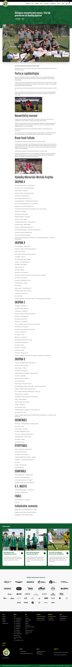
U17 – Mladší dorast (18, 620)
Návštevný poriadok (41, 620)
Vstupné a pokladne (41, 618)
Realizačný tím (5, 623)
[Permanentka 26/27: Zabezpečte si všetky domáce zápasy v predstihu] (59, 547)
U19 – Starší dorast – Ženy (18, 638)
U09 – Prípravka (17, 632)
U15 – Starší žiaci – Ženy (18, 640)
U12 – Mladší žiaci (17, 626)
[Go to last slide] (4, 547)
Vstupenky (39, 614)
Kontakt (26, 618)
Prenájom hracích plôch (30, 626)
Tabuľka (4, 621)
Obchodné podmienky (50, 665)
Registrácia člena (28, 632)
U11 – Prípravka (17, 628)
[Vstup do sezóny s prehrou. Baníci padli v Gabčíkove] (36, 547)
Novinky (4, 616)
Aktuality (4, 643)
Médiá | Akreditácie (52, 616)
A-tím (10, 529)
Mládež (15, 614)
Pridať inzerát (62, 620)
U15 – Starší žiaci (17, 621)
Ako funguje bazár (63, 616)
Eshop (3, 645)
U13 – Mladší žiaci (17, 625)
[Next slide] (67, 547)
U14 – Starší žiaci (17, 623)
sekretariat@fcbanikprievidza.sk (63, 0)
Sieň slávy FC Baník (29, 630)
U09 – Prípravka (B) (18, 633)
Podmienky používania (42, 665)
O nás (26, 616)
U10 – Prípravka (17, 630)
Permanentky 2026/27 (41, 616)
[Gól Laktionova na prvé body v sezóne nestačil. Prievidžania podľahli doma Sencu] (13, 547)
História (26, 621)
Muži (22, 18)
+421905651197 (54, 0)
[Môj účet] (66, 4)
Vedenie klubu (28, 620)
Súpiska (3, 618)
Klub (4, 529)
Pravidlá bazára (63, 618)
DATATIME (28, 665)
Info (15, 616)
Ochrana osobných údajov (59, 665)
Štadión (26, 623)
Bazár (61, 614)
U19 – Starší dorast (17, 618)
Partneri (27, 633)
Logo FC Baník (51, 620)
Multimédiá (50, 614)
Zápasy (3, 620)
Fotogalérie (50, 618)
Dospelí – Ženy (17, 635)
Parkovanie (27, 625)
